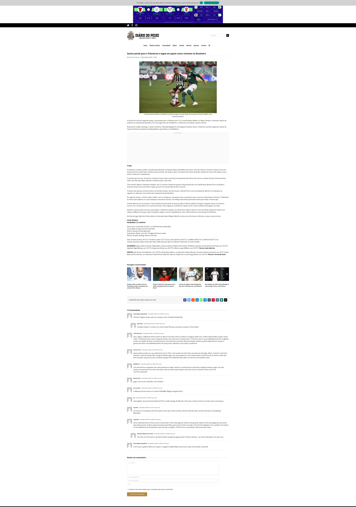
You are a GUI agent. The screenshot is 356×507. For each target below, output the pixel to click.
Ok (201, 3)
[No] (354, 3)
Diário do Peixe (134, 57)
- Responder (166, 314)
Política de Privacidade (211, 3)
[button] (209, 45)
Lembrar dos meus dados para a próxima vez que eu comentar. (151, 489)
